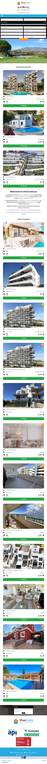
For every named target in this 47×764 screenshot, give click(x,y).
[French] (26, 7)
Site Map (44, 760)
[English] (19, 7)
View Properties (23, 39)
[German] (23, 7)
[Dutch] (28, 7)
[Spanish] (21, 7)
